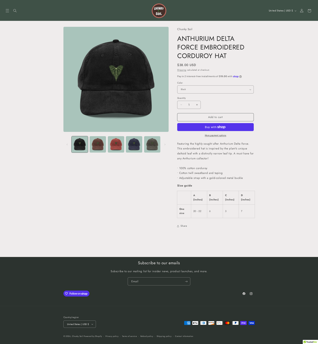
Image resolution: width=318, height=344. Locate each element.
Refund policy (146, 336)
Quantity (181, 98)
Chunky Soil (77, 336)
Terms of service (129, 336)
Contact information (184, 336)
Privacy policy (112, 336)
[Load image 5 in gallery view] (152, 144)
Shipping (181, 70)
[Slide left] (67, 144)
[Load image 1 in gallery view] (80, 144)
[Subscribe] (186, 281)
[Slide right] (165, 144)
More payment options (215, 135)
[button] (7, 11)
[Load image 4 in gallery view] (134, 144)
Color (180, 82)
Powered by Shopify (93, 336)
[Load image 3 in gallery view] (116, 144)
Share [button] (184, 226)
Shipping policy (164, 336)
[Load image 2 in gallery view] (98, 144)
